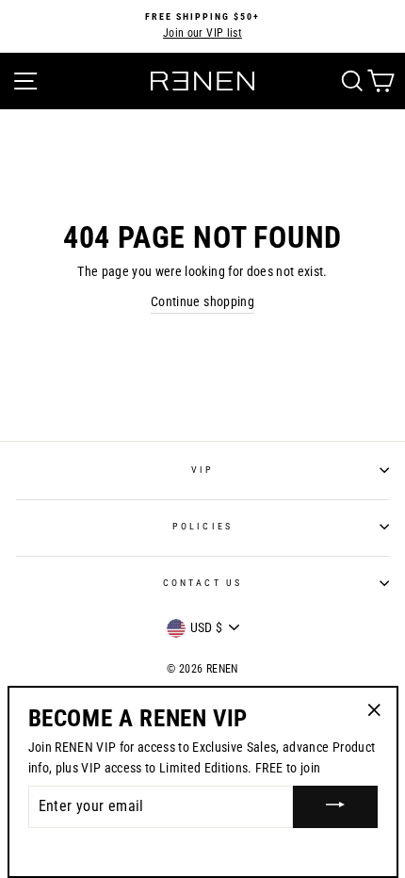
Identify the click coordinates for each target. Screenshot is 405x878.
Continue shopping (202, 301)
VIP (202, 469)
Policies (202, 526)
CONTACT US (202, 582)
